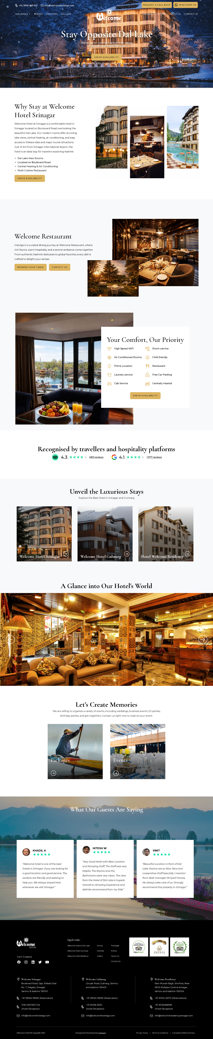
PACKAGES (148, 14)
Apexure (102, 1033)
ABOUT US (175, 14)
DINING (38, 14)
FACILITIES (52, 14)
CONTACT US (191, 14)
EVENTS (162, 14)
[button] (23, 14)
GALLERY (66, 14)
